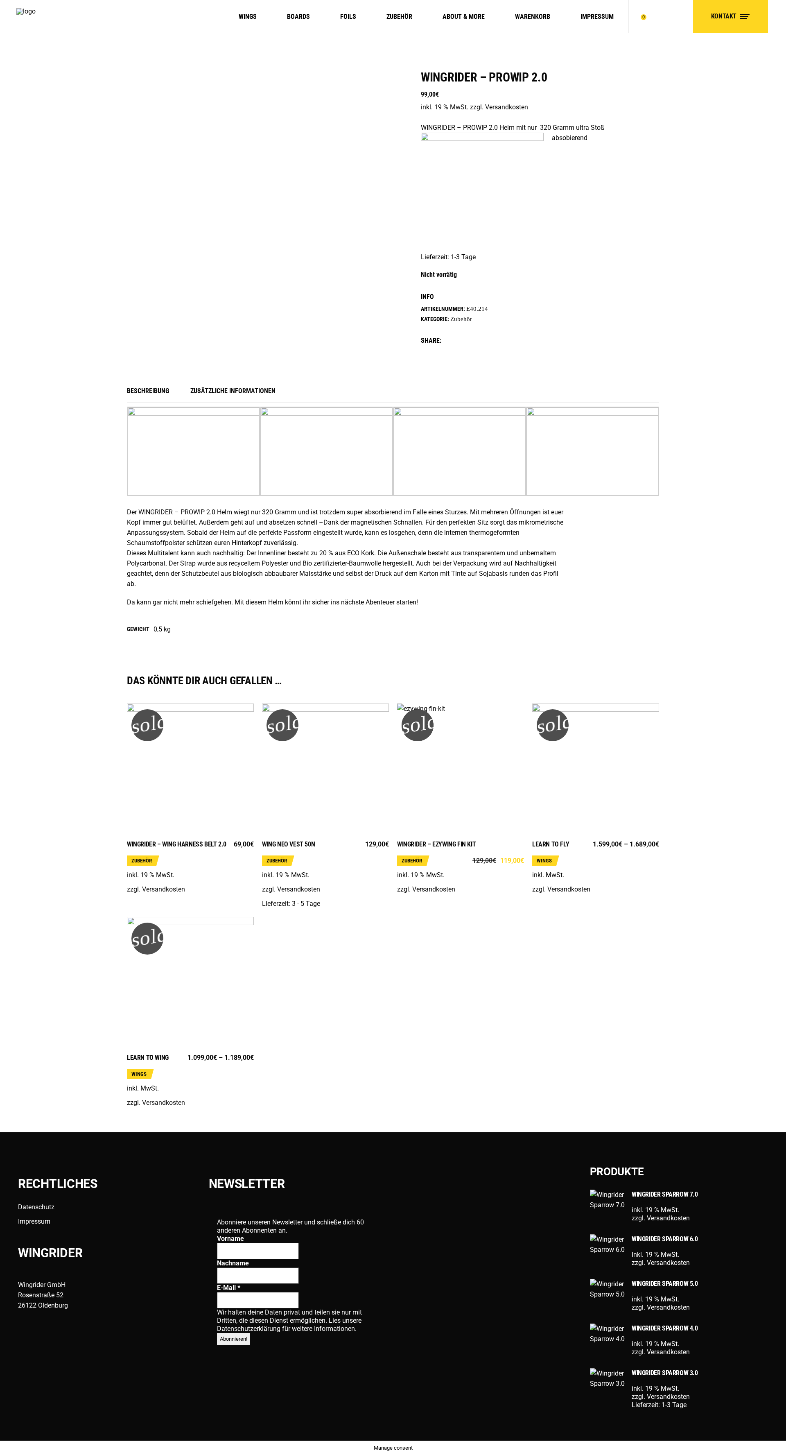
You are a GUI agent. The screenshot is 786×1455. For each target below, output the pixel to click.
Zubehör (461, 319)
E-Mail (228, 1288)
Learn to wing (148, 1057)
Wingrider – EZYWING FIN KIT (436, 844)
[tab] (153, 391)
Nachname (233, 1263)
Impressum (34, 1221)
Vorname (230, 1238)
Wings (544, 861)
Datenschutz (36, 1207)
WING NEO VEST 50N (288, 844)
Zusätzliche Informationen (233, 391)
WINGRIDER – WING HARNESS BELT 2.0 (176, 844)
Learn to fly (550, 844)
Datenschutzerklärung (249, 1329)
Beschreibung (148, 391)
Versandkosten (506, 107)
